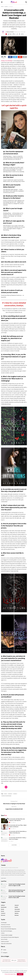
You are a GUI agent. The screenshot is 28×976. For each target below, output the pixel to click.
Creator (15, 793)
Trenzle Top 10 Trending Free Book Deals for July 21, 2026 (17, 897)
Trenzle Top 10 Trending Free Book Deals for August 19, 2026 (17, 884)
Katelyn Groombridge (6, 60)
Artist (5, 793)
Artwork (10, 793)
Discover (3, 915)
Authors (3, 905)
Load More (14, 844)
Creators (6, 6)
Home (2, 6)
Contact (2, 933)
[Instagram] (6, 787)
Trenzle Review (10, 31)
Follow (14, 960)
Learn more (3, 878)
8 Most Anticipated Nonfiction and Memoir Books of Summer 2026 (17, 891)
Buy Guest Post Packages (6, 931)
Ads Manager (4, 922)
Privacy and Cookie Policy (10, 974)
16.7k (15, 828)
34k (12, 841)
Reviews (17, 915)
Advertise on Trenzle (5, 924)
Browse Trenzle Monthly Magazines (8, 928)
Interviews (11, 6)
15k (14, 834)
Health (16, 907)
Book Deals (3, 907)
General (16, 905)
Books (2, 909)
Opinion (16, 913)
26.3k (15, 822)
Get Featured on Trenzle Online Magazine (10, 937)
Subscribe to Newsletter (6, 943)
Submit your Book (5, 941)
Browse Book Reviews (6, 926)
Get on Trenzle (4, 939)
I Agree (20, 974)
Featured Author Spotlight (6, 935)
